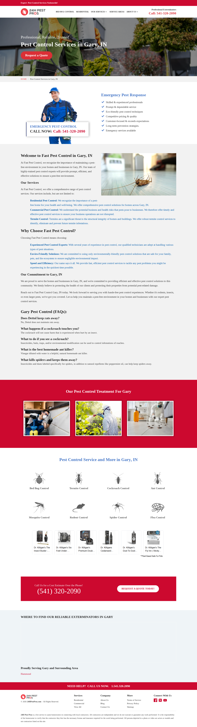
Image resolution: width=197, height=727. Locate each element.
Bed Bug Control (65, 12)
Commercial (79, 703)
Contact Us (105, 707)
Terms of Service (134, 700)
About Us (131, 12)
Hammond (26, 674)
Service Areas (116, 12)
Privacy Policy (133, 703)
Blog (103, 703)
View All (77, 707)
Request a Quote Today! (138, 588)
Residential (82, 12)
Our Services (98, 12)
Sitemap (130, 707)
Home (24, 79)
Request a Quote (36, 55)
